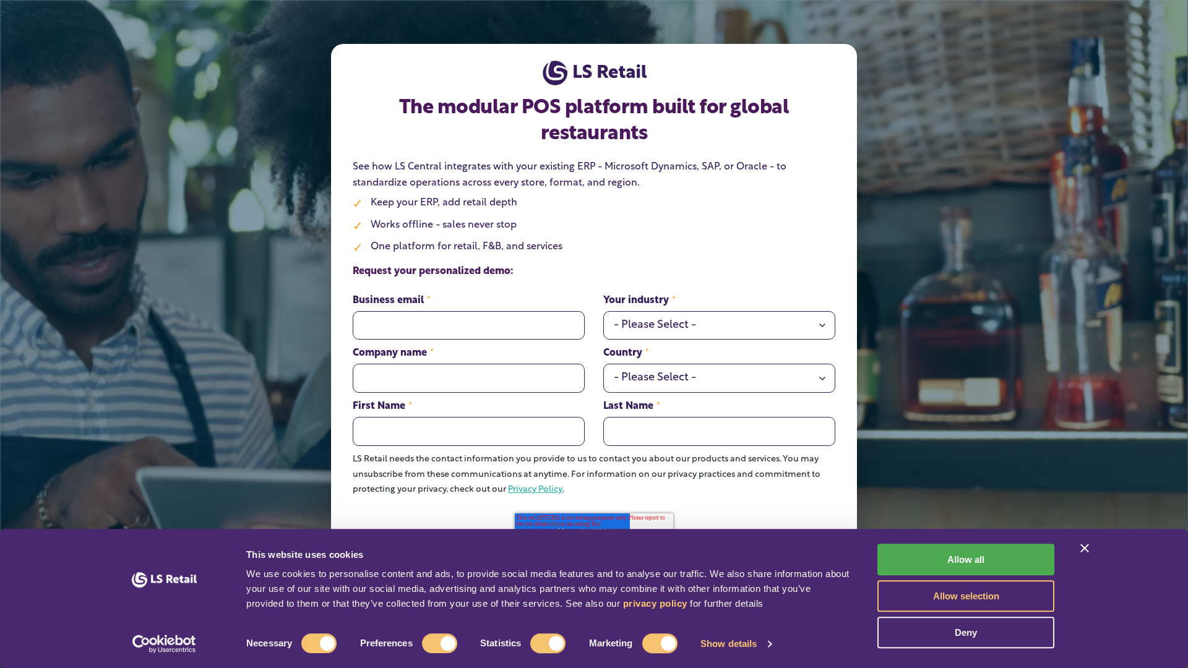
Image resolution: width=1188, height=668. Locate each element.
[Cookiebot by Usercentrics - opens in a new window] (164, 644)
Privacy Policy (535, 489)
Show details (728, 643)
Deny (966, 632)
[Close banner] (1084, 548)
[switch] (439, 643)
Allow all (965, 559)
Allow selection (966, 596)
